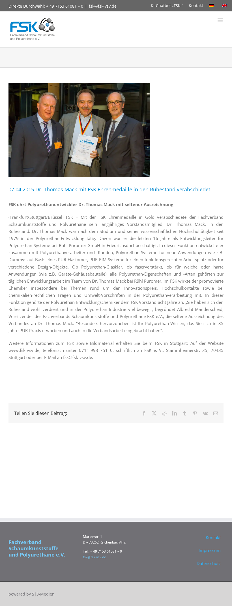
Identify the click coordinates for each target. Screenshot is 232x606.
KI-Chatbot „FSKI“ (167, 5)
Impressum (210, 550)
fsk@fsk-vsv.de (103, 6)
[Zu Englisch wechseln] (225, 5)
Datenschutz (209, 563)
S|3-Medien (43, 594)
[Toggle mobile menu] (221, 20)
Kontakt (196, 5)
